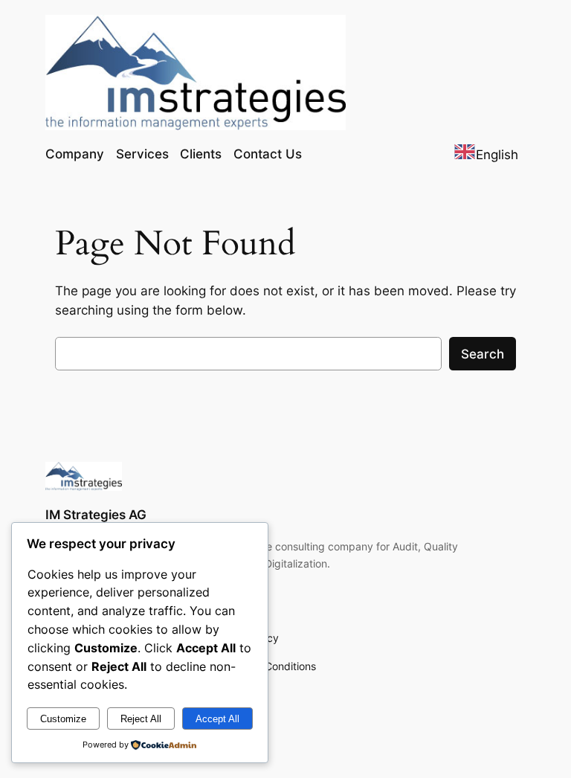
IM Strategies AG (95, 514)
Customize (63, 718)
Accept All (217, 718)
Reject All (140, 718)
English (497, 154)
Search (482, 354)
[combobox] (486, 154)
